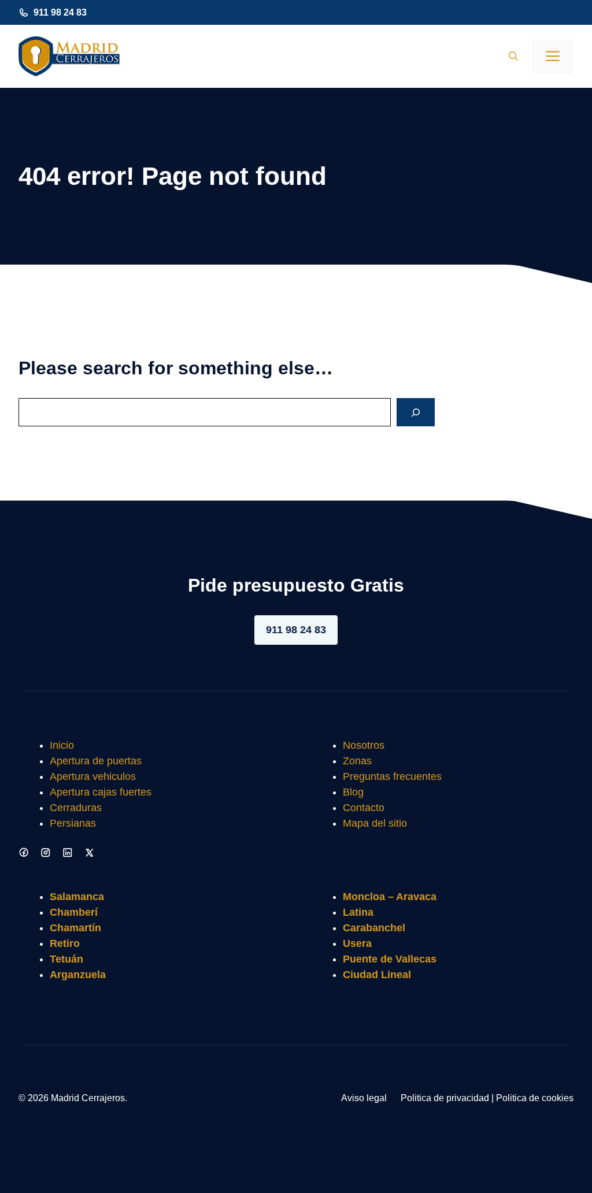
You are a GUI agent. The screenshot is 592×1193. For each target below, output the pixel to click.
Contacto (363, 807)
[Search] (416, 412)
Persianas (73, 823)
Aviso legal (364, 1098)
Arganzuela (78, 974)
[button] (513, 56)
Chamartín (75, 928)
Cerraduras (76, 807)
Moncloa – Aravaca (389, 896)
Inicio (62, 745)
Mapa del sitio (375, 823)
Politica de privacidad (445, 1098)
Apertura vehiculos (93, 776)
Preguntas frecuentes (392, 776)
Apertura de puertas (96, 761)
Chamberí (74, 912)
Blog (353, 792)
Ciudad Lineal (377, 974)
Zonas (357, 761)
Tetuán (66, 959)
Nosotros (363, 745)
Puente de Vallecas (389, 959)
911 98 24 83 (60, 12)
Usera (357, 943)
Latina (358, 912)
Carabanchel (374, 928)
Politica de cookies (535, 1098)
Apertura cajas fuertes (100, 792)
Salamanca (77, 896)
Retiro (65, 943)
